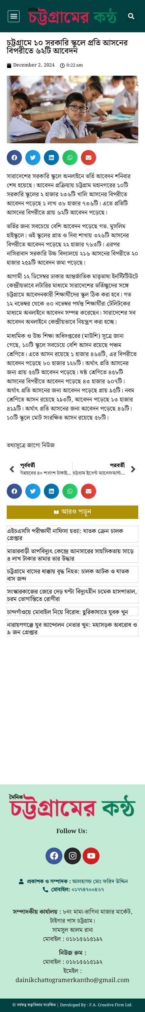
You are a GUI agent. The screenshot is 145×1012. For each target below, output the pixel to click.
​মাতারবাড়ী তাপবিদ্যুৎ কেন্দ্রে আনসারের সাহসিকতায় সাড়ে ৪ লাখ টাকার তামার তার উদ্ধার (70, 555)
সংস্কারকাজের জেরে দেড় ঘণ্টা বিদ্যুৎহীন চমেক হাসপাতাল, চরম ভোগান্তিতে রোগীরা (72, 595)
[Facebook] (54, 856)
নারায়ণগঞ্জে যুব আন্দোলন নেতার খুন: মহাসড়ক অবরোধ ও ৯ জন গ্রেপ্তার (72, 628)
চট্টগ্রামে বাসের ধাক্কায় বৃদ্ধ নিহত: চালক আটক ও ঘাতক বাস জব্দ (68, 575)
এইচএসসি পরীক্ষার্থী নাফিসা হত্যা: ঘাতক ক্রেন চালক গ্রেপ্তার (65, 535)
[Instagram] (72, 856)
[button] (14, 16)
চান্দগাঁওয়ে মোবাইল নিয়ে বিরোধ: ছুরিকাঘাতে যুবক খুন (67, 612)
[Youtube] (91, 856)
